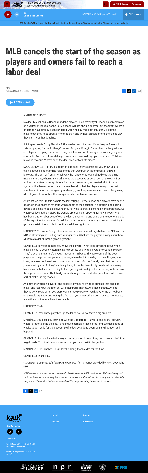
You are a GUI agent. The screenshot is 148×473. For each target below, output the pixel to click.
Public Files (88, 422)
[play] (8, 14)
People (55, 422)
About (55, 415)
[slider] (21, 14)
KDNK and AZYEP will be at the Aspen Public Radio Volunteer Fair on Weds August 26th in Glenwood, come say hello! (74, 23)
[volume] (16, 14)
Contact (86, 415)
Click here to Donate (128, 4)
